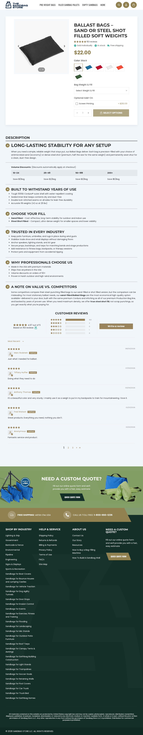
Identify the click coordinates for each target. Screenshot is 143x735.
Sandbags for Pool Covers (18, 683)
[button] (80, 41)
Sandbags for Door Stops (18, 599)
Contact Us (77, 535)
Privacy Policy (45, 549)
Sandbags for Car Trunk (17, 688)
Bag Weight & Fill (83, 84)
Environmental (13, 549)
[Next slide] (65, 46)
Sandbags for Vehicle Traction (20, 586)
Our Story (77, 540)
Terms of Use (45, 554)
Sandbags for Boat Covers (18, 573)
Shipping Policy (46, 535)
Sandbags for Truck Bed (17, 693)
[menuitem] (48, 5)
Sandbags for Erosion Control (20, 604)
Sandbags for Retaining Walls (20, 678)
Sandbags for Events (16, 608)
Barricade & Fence (14, 545)
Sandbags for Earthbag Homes (20, 698)
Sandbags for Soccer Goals (19, 674)
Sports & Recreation (15, 569)
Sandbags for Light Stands (18, 664)
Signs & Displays (13, 564)
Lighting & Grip (13, 535)
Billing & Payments (48, 545)
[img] (14, 349)
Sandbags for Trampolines (18, 669)
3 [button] (72, 447)
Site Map (43, 564)
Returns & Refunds (48, 540)
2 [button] (68, 447)
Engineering (11, 559)
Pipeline (9, 554)
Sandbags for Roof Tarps (18, 643)
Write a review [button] (116, 326)
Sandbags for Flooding (16, 621)
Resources (77, 545)
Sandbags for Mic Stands (18, 631)
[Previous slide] (17, 46)
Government (12, 540)
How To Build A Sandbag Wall (86, 557)
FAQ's (41, 559)
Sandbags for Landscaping (18, 626)
